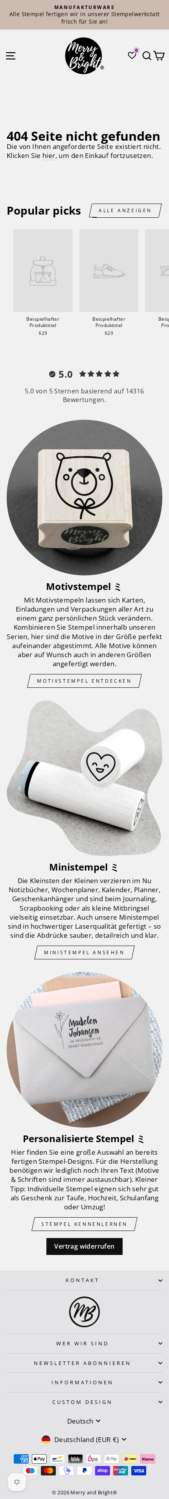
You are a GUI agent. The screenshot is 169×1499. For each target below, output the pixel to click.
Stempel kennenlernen (84, 1224)
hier (48, 155)
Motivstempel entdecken (84, 681)
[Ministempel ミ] (84, 778)
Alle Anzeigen (125, 210)
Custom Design (82, 1401)
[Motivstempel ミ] (84, 497)
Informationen (82, 1382)
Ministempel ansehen (84, 952)
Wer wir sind (82, 1343)
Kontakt (82, 1280)
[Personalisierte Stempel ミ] (84, 1050)
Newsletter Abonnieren (82, 1363)
